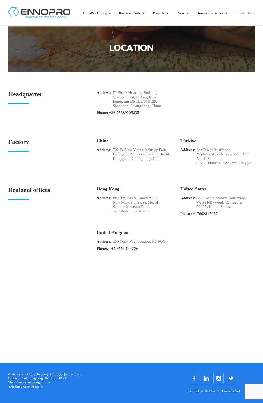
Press (180, 13)
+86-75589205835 (124, 113)
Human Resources (209, 13)
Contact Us (243, 13)
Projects (159, 13)
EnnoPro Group (95, 13)
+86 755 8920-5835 (25, 387)
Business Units (129, 13)
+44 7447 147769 (123, 248)
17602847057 (206, 214)
